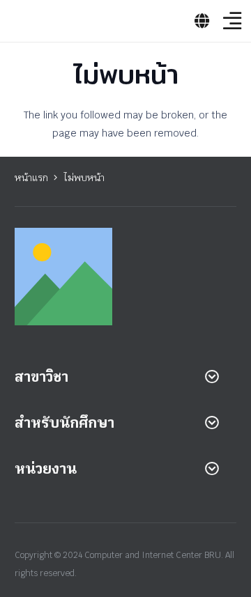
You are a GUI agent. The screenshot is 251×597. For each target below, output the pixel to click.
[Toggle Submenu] (212, 377)
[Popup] (202, 21)
